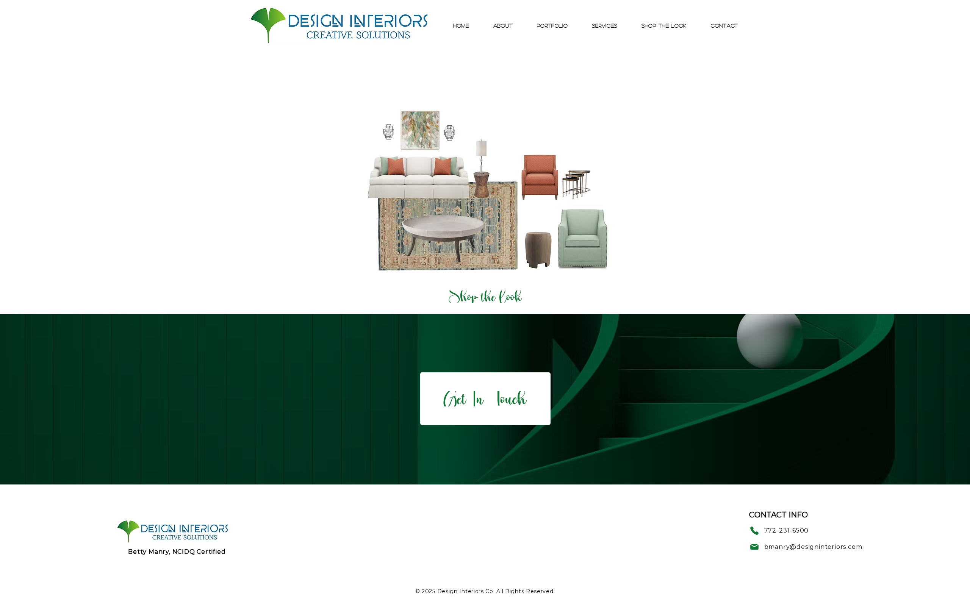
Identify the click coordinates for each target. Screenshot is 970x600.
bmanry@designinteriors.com (813, 546)
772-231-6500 (786, 530)
